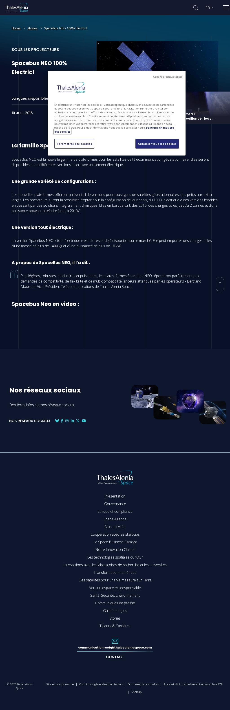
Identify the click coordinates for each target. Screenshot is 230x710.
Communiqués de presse (115, 602)
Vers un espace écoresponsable (115, 587)
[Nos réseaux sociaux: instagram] (67, 420)
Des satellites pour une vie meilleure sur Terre (115, 580)
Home (16, 28)
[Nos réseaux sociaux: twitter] (78, 420)
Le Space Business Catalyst (115, 541)
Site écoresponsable (60, 684)
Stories (32, 28)
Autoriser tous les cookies (157, 143)
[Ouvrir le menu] (226, 8)
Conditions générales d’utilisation (101, 684)
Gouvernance (115, 503)
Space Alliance (115, 519)
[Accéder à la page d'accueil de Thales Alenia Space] (16, 7)
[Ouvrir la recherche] (196, 8)
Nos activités (115, 526)
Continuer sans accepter (167, 76)
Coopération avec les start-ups (115, 534)
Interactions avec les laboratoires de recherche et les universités (115, 564)
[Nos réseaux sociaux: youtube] (84, 420)
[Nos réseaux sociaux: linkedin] (72, 420)
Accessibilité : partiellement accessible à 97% (193, 684)
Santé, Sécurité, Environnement (115, 595)
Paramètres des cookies (74, 143)
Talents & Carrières (115, 625)
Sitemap (136, 692)
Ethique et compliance (115, 511)
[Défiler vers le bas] (220, 284)
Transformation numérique (115, 572)
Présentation (115, 496)
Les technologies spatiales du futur (115, 557)
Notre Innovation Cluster (115, 549)
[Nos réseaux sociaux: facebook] (62, 420)
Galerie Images (115, 610)
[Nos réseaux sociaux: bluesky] (57, 420)
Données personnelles (143, 684)
